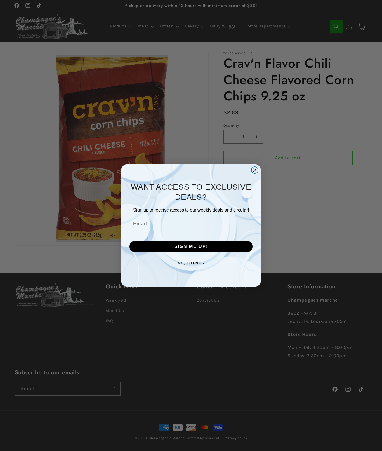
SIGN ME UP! (191, 246)
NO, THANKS (191, 263)
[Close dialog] (254, 170)
